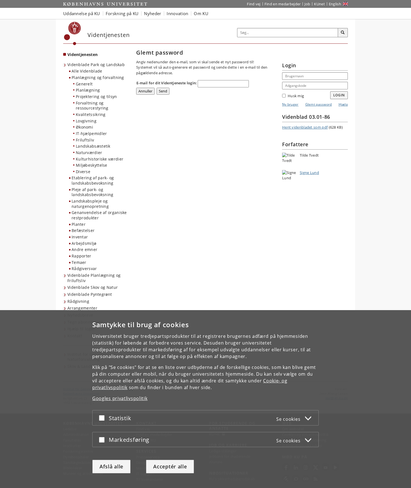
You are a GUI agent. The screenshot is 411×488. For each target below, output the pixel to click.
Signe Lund (309, 172)
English (335, 3)
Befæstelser (83, 230)
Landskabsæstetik (93, 146)
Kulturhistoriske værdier (99, 159)
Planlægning (88, 90)
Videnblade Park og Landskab (96, 64)
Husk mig (296, 95)
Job (307, 3)
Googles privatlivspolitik (120, 398)
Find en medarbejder (282, 3)
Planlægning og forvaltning (98, 77)
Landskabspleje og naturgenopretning (90, 203)
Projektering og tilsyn (96, 96)
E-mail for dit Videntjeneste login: (166, 82)
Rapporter (81, 256)
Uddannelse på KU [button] (81, 13)
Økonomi (84, 127)
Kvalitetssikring (91, 114)
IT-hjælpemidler (91, 133)
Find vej (253, 3)
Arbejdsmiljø (84, 243)
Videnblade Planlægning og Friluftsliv (94, 278)
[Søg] (343, 33)
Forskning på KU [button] (122, 13)
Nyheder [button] (152, 13)
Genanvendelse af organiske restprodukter (99, 215)
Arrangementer (82, 308)
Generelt (84, 84)
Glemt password (318, 104)
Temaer (79, 262)
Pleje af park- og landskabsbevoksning (93, 192)
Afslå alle (111, 466)
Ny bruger (290, 104)
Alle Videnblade (87, 71)
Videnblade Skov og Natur (92, 287)
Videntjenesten (82, 54)
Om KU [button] (201, 13)
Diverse (83, 171)
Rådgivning (78, 301)
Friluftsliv (85, 140)
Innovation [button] (177, 13)
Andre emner (84, 249)
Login (339, 95)
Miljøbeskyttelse (91, 165)
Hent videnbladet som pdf (305, 127)
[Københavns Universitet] (72, 33)
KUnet (319, 3)
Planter (79, 224)
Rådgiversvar (84, 268)
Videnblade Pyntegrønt (89, 294)
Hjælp (343, 104)
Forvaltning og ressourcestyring (92, 105)
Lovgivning (86, 121)
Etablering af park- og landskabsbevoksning (93, 180)
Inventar (80, 237)
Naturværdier (89, 152)
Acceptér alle (170, 466)
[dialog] (205, 399)
